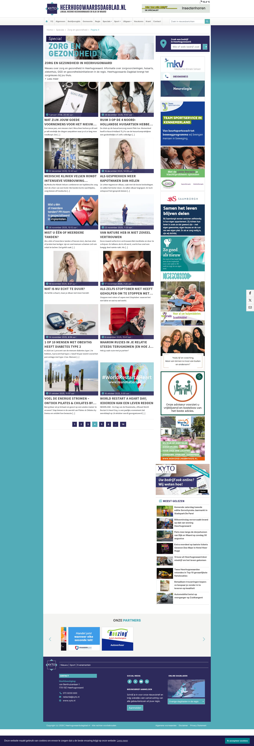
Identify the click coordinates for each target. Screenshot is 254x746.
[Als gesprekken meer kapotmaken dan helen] (127, 155)
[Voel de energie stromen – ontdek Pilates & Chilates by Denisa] (71, 378)
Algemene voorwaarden (166, 725)
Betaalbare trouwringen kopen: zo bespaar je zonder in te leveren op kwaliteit (190, 585)
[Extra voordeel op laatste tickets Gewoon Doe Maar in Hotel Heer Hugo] (165, 548)
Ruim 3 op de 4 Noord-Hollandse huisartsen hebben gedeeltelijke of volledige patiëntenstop (126, 122)
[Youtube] (141, 681)
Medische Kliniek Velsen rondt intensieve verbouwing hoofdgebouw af (70, 178)
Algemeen (60, 21)
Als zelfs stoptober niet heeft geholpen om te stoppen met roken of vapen (126, 291)
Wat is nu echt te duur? (64, 289)
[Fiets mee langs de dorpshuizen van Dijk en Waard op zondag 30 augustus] (165, 536)
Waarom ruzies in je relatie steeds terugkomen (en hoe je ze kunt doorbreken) (126, 344)
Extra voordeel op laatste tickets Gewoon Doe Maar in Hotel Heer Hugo (191, 547)
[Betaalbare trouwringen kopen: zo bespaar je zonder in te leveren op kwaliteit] (165, 585)
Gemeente (88, 21)
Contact (157, 21)
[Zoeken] (207, 21)
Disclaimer (183, 725)
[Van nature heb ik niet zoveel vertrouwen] (127, 212)
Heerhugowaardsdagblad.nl (93, 7)
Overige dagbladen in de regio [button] (184, 701)
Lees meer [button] (122, 740)
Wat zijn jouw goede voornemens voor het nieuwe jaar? (69, 122)
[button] (52, 79)
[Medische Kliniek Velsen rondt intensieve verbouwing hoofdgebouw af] (71, 155)
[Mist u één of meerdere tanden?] (71, 212)
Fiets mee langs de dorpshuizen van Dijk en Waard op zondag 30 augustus (190, 535)
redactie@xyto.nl (71, 697)
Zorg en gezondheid (77, 30)
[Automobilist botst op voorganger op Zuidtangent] (165, 598)
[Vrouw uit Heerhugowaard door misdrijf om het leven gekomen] (165, 561)
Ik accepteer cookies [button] (237, 741)
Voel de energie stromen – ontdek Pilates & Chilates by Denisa (68, 400)
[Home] (46, 21)
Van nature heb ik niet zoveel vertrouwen (125, 234)
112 (51, 21)
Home (50, 30)
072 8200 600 (70, 693)
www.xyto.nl (69, 700)
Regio (97, 21)
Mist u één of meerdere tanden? (64, 234)
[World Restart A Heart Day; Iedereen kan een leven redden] (127, 378)
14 (123, 424)
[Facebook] (130, 681)
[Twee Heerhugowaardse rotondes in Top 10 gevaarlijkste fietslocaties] (165, 573)
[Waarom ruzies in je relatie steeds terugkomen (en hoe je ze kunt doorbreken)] (127, 321)
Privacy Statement (198, 725)
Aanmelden (135, 707)
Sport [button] (116, 21)
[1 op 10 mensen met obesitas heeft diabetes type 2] (71, 321)
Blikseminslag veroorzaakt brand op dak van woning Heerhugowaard (191, 522)
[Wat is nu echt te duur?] (71, 268)
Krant (148, 21)
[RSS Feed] (147, 681)
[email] (250, 307)
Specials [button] (106, 21)
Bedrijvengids (74, 21)
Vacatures (138, 21)
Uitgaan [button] (126, 21)
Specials (60, 30)
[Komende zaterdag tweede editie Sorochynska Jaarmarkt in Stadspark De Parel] (165, 511)
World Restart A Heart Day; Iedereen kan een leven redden (126, 400)
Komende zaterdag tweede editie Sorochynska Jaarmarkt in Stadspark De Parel (190, 510)
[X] (135, 681)
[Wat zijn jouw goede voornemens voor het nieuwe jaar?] (71, 99)
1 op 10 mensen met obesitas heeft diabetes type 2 (68, 344)
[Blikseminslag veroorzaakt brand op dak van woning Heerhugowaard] (165, 523)
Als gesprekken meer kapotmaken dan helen (119, 178)
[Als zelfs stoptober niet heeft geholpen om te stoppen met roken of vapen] (127, 268)
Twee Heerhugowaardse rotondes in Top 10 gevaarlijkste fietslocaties (190, 572)
